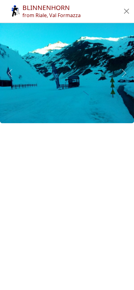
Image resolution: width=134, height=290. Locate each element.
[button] (127, 11)
